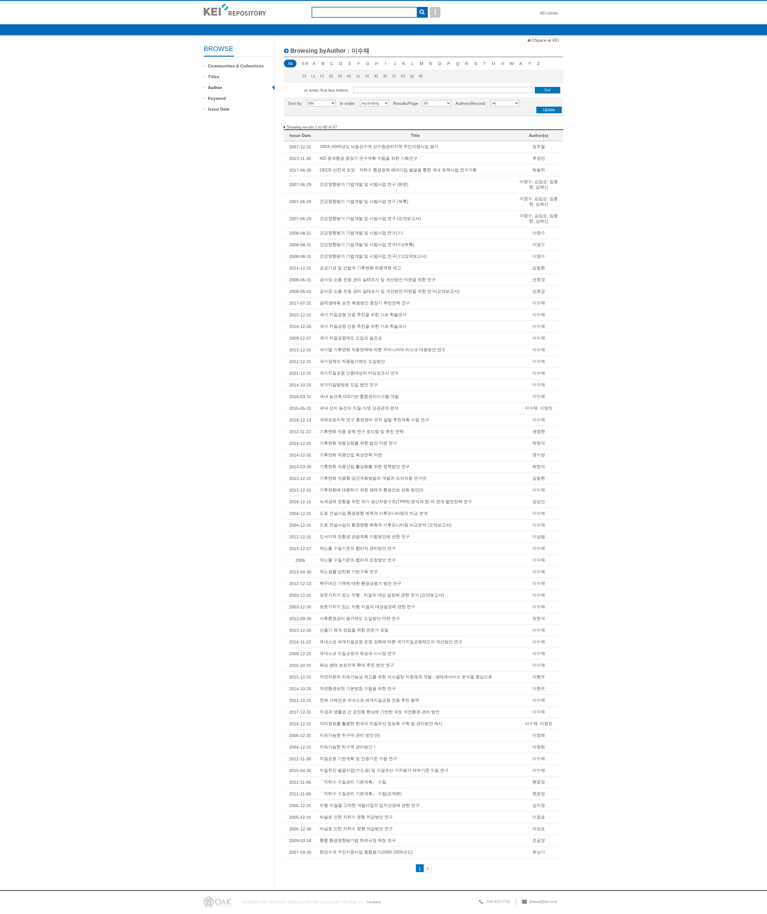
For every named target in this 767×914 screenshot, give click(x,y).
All (290, 63)
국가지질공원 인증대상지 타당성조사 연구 (359, 373)
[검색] (422, 12)
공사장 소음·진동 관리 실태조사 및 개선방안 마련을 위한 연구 (378, 279)
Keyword (217, 98)
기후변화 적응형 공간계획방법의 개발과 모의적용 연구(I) (373, 478)
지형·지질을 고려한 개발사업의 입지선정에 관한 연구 (369, 805)
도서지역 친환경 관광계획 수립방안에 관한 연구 (365, 536)
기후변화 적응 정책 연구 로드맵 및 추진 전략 (362, 431)
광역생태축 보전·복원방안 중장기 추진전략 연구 (365, 302)
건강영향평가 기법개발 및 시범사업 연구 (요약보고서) (370, 218)
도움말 (435, 12)
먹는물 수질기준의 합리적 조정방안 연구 (358, 560)
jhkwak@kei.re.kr (543, 902)
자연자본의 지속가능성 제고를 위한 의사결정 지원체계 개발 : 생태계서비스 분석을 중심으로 (406, 676)
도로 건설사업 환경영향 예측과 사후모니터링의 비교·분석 (374, 513)
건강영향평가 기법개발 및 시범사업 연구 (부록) (364, 201)
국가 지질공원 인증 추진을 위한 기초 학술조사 (363, 314)
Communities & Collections (236, 66)
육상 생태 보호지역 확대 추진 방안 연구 (357, 665)
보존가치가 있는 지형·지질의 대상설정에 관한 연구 (367, 606)
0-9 (305, 63)
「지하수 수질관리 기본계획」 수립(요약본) (361, 793)
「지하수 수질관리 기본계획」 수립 (353, 781)
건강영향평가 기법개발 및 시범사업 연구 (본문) (364, 184)
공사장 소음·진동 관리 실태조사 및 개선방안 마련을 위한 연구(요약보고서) (390, 291)
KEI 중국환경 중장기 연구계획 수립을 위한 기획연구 (368, 158)
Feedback (373, 902)
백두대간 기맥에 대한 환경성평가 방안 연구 (360, 583)
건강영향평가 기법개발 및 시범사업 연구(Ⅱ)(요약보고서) (373, 256)
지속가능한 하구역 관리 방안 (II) (350, 735)
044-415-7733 (498, 902)
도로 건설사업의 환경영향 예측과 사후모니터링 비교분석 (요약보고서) (386, 524)
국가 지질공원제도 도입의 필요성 (351, 338)
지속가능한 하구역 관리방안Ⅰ (348, 746)
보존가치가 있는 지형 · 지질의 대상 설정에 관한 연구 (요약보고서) (382, 595)
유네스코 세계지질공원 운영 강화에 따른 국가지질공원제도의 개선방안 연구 (391, 641)
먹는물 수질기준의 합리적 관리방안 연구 (358, 548)
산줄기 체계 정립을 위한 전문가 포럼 (354, 630)
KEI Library (549, 13)
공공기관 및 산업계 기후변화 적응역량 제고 (360, 267)
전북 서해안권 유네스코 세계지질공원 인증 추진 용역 (369, 700)
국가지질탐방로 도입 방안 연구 (349, 384)
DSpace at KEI (545, 40)
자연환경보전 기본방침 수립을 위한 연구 (358, 688)
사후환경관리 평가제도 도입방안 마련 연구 (360, 618)
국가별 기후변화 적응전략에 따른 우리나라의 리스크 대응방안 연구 (383, 349)
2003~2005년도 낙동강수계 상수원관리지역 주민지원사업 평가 (379, 146)
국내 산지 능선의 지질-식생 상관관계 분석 (359, 408)
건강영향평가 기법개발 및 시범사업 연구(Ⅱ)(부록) (367, 244)
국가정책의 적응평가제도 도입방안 (352, 361)
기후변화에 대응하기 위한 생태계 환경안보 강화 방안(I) (371, 489)
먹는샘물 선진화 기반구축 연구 (349, 571)
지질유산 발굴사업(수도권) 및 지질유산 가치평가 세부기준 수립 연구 (384, 770)
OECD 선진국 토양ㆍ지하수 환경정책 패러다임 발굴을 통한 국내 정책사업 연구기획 (398, 169)
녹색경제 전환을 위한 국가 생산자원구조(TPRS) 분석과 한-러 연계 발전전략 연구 (396, 501)
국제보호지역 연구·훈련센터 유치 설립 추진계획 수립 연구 (374, 419)
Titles (213, 76)
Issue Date (219, 109)
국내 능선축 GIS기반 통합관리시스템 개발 (359, 396)
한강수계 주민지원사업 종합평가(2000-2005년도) (366, 852)
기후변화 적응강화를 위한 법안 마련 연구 (358, 443)
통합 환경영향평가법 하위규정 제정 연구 (358, 840)
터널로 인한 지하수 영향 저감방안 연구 (356, 817)
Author (215, 87)
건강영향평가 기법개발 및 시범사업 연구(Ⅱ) (361, 232)
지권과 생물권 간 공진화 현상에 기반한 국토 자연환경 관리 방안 (380, 711)
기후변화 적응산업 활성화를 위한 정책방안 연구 (365, 466)
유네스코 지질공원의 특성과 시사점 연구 (358, 653)
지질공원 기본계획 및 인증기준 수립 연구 (358, 758)
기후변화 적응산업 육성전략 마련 (351, 454)
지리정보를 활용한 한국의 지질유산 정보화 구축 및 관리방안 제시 (381, 723)
